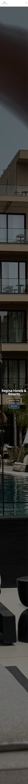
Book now (14, 406)
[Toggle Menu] (26, 3)
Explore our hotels (14, 400)
